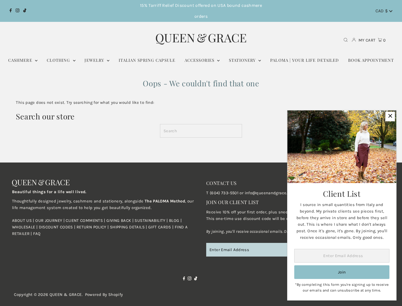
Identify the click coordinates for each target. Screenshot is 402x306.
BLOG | (175, 220)
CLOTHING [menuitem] (59, 60)
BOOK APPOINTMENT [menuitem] (371, 60)
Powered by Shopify (104, 294)
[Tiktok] (25, 10)
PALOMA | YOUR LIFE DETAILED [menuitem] (304, 60)
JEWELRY (95, 60)
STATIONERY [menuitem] (243, 60)
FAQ (36, 233)
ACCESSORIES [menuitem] (200, 60)
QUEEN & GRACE (65, 294)
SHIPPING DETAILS (127, 227)
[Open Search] (345, 40)
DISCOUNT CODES (56, 227)
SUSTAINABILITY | (152, 220)
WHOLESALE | (25, 227)
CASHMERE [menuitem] (21, 60)
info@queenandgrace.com (270, 192)
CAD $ (382, 10)
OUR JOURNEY (49, 220)
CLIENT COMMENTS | (86, 220)
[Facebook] (10, 10)
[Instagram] (17, 10)
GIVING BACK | (120, 220)
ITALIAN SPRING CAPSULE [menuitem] (147, 60)
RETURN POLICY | (93, 227)
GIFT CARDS (159, 227)
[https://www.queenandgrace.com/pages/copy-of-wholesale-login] (76, 227)
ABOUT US (22, 220)
